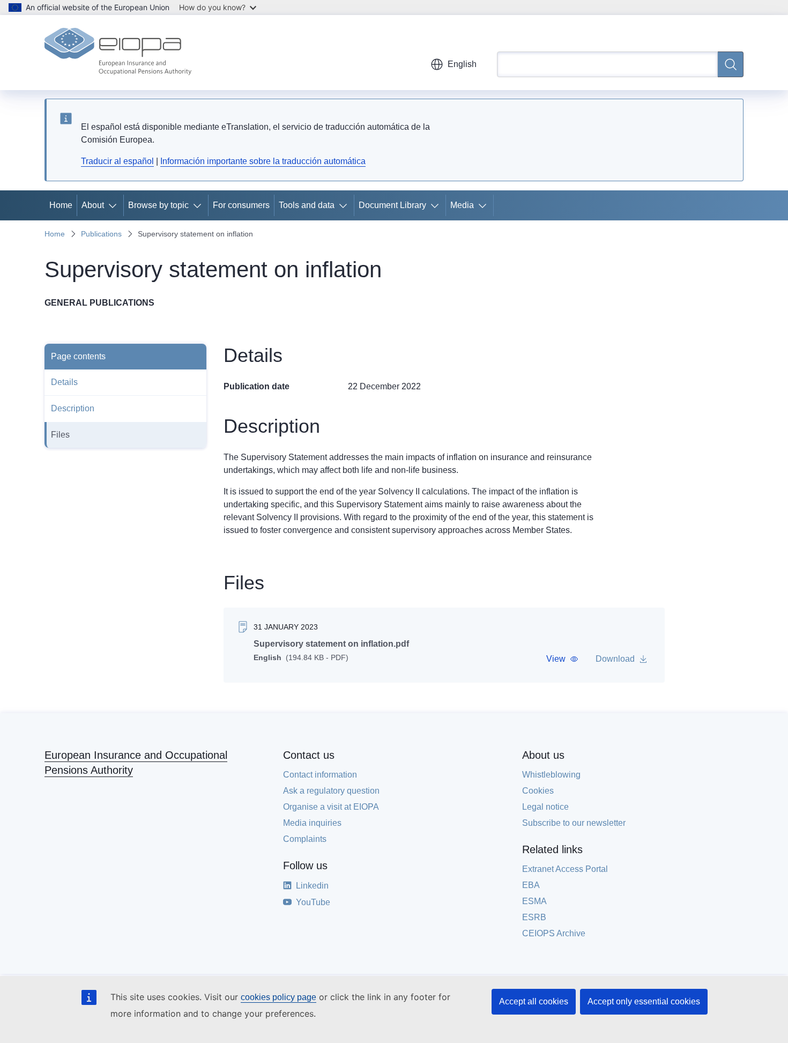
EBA (531, 885)
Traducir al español (117, 161)
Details (64, 382)
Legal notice (545, 806)
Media (462, 205)
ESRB (534, 917)
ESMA (534, 901)
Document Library (392, 205)
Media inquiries (312, 822)
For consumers (241, 205)
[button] (562, 659)
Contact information (320, 774)
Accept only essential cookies (644, 1001)
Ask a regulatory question (331, 790)
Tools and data (306, 205)
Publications (101, 234)
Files (60, 434)
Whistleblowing (551, 774)
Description (72, 408)
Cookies (538, 790)
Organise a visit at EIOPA (331, 806)
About (92, 205)
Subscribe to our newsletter (574, 822)
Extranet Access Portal (565, 869)
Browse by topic (158, 205)
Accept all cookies (533, 1001)
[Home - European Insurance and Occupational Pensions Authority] (117, 52)
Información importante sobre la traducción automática (263, 161)
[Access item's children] (114, 205)
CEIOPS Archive (553, 933)
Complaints (304, 839)
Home (60, 205)
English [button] (462, 64)
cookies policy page (278, 997)
